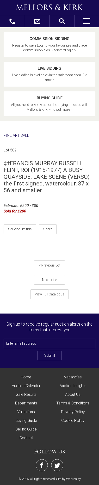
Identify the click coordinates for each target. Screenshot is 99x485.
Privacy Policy (73, 412)
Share (47, 229)
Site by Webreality (68, 479)
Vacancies (73, 377)
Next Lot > (49, 280)
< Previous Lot (49, 265)
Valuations (26, 412)
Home (26, 377)
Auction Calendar (26, 385)
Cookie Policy (73, 420)
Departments (26, 403)
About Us (72, 394)
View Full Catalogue (49, 294)
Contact (26, 438)
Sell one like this (20, 229)
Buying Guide (26, 420)
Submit (49, 355)
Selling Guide (26, 429)
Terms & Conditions (72, 403)
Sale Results (26, 394)
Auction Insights (73, 385)
